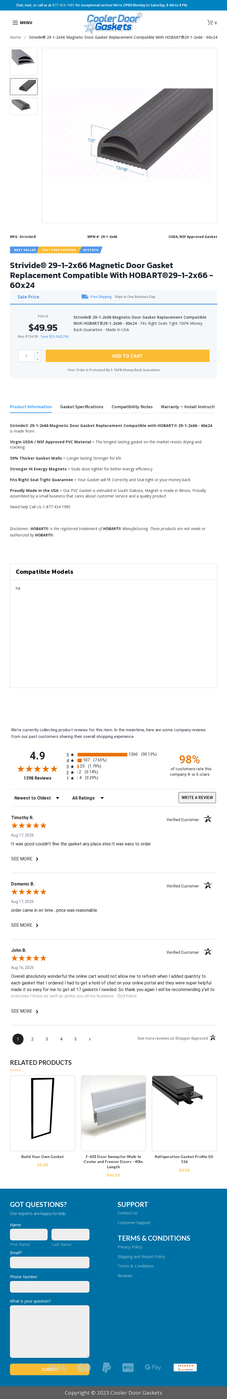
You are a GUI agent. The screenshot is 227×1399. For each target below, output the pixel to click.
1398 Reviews (44, 778)
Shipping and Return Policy (141, 1256)
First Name (20, 1244)
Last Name (61, 1244)
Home (15, 37)
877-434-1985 (63, 5)
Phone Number (23, 1276)
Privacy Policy (130, 1246)
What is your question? (30, 1301)
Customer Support (134, 1222)
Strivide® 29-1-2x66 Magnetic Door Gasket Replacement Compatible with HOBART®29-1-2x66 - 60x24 (123, 37)
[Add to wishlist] (68, 1083)
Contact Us (128, 1212)
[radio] (113, 754)
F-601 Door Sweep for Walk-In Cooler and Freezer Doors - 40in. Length (113, 1161)
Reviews (125, 1275)
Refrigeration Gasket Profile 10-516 (184, 1159)
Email (16, 1252)
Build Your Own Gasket (42, 1156)
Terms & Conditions (136, 1266)
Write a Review (197, 797)
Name (15, 1224)
